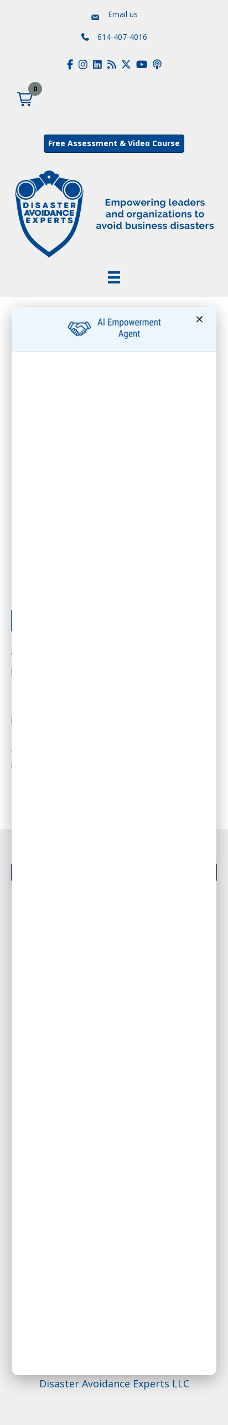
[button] (24, 99)
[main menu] (114, 277)
